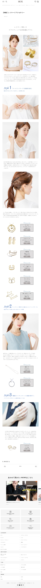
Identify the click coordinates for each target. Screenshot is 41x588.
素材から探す (23, 567)
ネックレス (2, 537)
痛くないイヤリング (24, 554)
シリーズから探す (23, 569)
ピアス (1, 535)
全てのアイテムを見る (4, 549)
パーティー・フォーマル (24, 557)
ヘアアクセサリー (3, 542)
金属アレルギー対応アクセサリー (3, 555)
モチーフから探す (3, 569)
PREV (5, 466)
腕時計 (22, 542)
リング (22, 537)
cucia (22, 579)
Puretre (2, 579)
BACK (20, 466)
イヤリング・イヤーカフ (24, 535)
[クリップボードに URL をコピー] (9, 461)
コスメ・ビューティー (24, 544)
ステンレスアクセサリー (4, 557)
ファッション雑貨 (3, 544)
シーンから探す (3, 567)
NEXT (36, 466)
